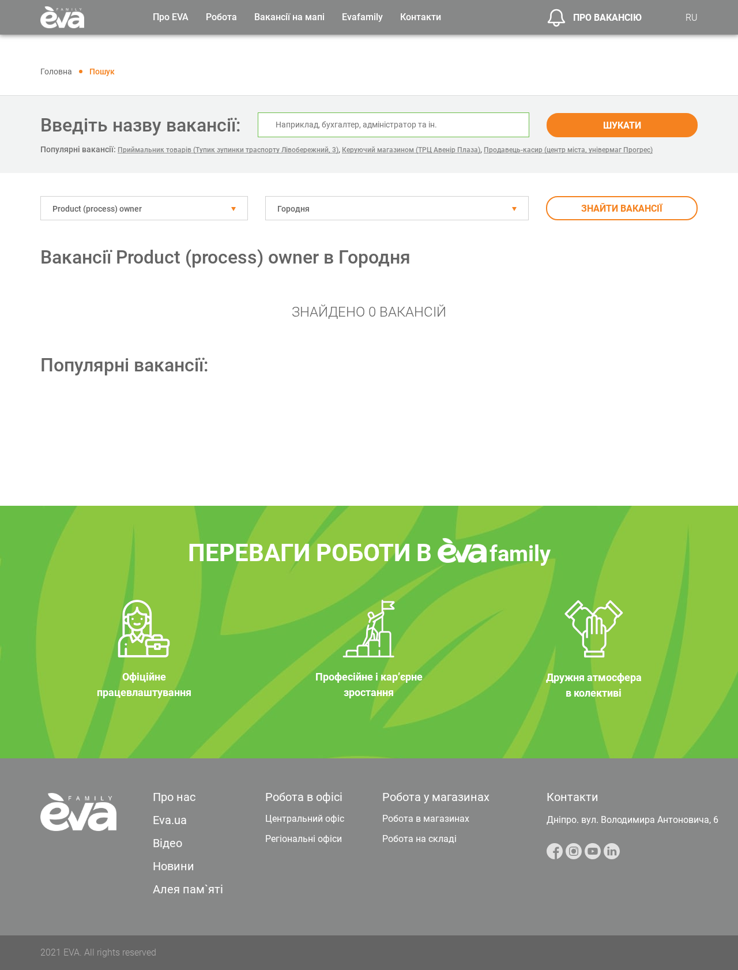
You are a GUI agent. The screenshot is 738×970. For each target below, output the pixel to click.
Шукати (622, 125)
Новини (173, 866)
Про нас (174, 797)
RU (692, 17)
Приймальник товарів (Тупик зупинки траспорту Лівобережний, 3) (228, 150)
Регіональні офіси (303, 838)
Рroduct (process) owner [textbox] (97, 208)
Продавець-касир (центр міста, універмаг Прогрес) (568, 150)
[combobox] (144, 208)
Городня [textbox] (293, 208)
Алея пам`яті (188, 889)
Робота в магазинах (425, 818)
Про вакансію (607, 17)
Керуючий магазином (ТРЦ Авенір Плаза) (411, 150)
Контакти (420, 17)
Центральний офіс (304, 818)
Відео (167, 843)
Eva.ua (170, 820)
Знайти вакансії (621, 208)
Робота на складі (419, 838)
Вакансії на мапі (289, 17)
